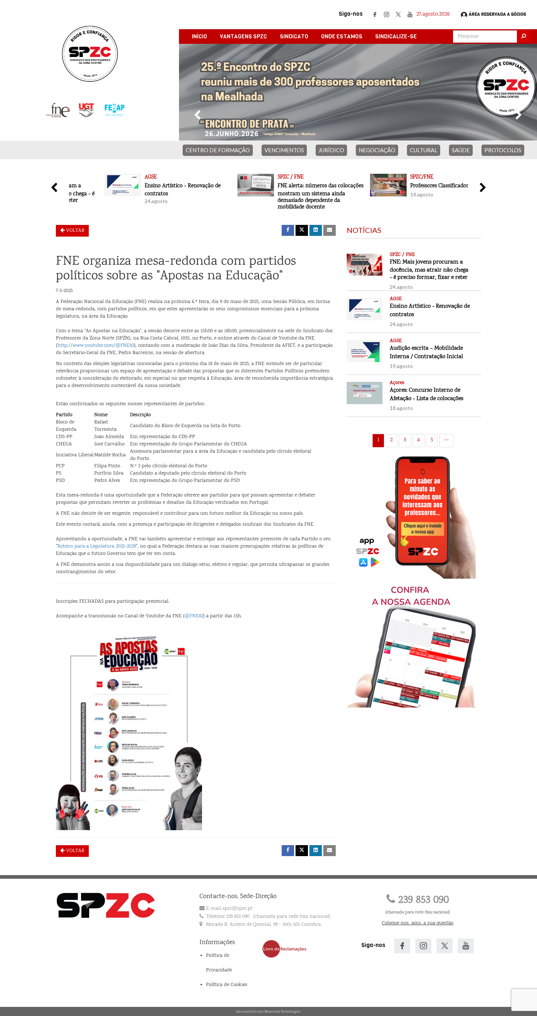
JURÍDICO (331, 150)
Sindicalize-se (396, 36)
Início (199, 36)
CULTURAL (423, 150)
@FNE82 (193, 616)
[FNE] (58, 110)
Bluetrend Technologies (282, 1011)
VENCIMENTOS (284, 150)
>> (446, 440)
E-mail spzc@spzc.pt (229, 908)
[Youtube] (410, 14)
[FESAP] (114, 110)
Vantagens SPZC (243, 36)
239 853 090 (422, 900)
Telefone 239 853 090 (228, 916)
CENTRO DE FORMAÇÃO (218, 150)
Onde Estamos (341, 36)
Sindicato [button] (294, 36)
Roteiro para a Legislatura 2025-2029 (96, 546)
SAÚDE (461, 150)
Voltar (74, 230)
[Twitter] (398, 14)
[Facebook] (375, 14)
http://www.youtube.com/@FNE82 (95, 345)
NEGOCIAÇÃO (377, 150)
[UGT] (86, 110)
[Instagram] (386, 14)
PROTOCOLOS (502, 150)
